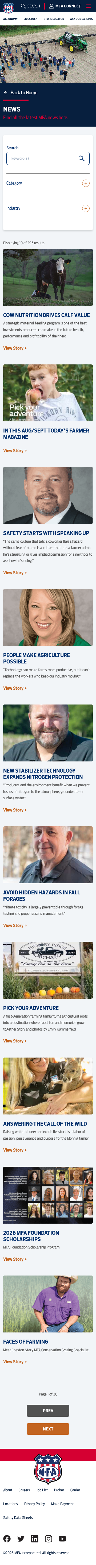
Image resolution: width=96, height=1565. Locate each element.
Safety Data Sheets (18, 1517)
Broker (59, 1490)
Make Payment (62, 1504)
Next (48, 1429)
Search (12, 147)
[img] (8, 8)
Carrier (75, 1490)
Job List (42, 1490)
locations (10, 1504)
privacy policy (34, 1504)
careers (24, 1490)
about (7, 1490)
